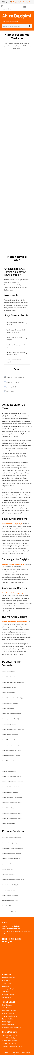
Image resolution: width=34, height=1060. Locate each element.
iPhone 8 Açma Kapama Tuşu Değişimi (11, 745)
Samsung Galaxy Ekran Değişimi (12, 1046)
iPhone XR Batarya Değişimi (9, 687)
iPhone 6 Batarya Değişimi (8, 823)
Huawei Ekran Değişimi (9, 1040)
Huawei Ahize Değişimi (11, 201)
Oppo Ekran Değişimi (9, 1043)
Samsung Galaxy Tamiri (9, 989)
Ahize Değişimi (16, 15)
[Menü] (28, 7)
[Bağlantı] (7, 7)
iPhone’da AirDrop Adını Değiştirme (11, 884)
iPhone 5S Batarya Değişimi (9, 760)
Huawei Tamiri (7, 983)
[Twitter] (6, 942)
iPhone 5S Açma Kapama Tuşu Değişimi (12, 797)
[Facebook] (3, 942)
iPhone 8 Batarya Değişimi (8, 692)
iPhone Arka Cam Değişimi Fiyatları (11, 842)
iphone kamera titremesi (8, 863)
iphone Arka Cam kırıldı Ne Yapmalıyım (11, 853)
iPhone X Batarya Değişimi (8, 671)
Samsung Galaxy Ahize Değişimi (14, 83)
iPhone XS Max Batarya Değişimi (10, 792)
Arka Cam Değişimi (8, 1013)
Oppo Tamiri (6, 986)
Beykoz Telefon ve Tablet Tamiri (10, 900)
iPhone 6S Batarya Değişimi (9, 739)
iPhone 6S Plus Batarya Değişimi (10, 703)
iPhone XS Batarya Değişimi (9, 724)
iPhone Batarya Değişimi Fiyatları (10, 911)
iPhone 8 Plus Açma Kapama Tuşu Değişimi (13, 682)
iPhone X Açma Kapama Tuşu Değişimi (11, 713)
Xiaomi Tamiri (6, 980)
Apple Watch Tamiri (8, 994)
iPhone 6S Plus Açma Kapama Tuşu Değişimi (13, 697)
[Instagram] (8, 942)
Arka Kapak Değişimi (9, 1010)
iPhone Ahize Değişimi (11, 240)
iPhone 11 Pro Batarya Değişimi (9, 771)
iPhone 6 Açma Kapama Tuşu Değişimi (11, 718)
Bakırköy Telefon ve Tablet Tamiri (10, 890)
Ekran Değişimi (7, 1005)
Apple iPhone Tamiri (8, 977)
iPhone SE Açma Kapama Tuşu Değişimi (12, 813)
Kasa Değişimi (6, 1008)
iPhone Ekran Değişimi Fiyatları (10, 905)
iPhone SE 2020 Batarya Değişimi (10, 787)
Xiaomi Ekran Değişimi (9, 1038)
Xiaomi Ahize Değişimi (11, 162)
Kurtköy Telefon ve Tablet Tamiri (10, 895)
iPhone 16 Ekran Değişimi (8, 677)
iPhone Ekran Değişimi (9, 1035)
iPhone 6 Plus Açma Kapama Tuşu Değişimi (13, 729)
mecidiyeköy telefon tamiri (9, 874)
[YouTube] (11, 942)
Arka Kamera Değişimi (9, 1016)
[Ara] (30, 26)
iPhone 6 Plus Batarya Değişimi (10, 734)
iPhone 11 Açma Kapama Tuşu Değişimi (11, 750)
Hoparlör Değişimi (8, 1024)
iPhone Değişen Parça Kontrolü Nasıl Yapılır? (13, 879)
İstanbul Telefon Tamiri (8, 869)
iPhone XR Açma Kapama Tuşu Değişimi (12, 802)
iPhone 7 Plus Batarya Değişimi (10, 766)
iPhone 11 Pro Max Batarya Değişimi (11, 755)
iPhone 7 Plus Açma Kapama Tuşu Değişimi (12, 781)
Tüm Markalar (6, 997)
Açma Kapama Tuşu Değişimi (11, 1027)
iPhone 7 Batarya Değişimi (8, 708)
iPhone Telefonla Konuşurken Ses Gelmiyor (12, 848)
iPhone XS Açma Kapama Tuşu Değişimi (12, 818)
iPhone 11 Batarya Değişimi (9, 807)
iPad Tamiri (5, 991)
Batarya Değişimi (7, 1019)
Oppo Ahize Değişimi (11, 123)
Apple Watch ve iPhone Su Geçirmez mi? (12, 837)
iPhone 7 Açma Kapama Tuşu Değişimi (11, 776)
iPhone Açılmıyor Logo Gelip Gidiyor (11, 858)
